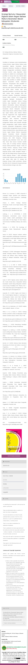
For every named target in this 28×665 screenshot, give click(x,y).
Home (4, 6)
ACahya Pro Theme (15, 662)
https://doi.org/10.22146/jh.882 (12, 392)
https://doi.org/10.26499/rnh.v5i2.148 (12, 261)
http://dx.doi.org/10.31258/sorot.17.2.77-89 (15, 319)
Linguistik (5, 492)
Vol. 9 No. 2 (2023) (20, 6)
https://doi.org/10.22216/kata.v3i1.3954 (14, 303)
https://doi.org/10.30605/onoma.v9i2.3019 (12, 28)
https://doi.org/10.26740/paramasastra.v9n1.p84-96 (15, 243)
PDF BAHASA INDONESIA (14, 456)
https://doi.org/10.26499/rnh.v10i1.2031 (12, 209)
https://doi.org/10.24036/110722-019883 (14, 276)
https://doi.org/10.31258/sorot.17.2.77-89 (15, 321)
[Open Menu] (1, 1)
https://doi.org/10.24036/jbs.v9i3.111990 (12, 425)
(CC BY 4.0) (12, 567)
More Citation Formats (10, 623)
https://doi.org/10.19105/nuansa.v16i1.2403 (15, 338)
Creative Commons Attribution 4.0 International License (13, 659)
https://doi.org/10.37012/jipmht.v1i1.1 (15, 288)
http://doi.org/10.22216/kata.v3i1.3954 (17, 301)
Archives (11, 6)
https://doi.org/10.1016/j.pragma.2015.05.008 (14, 349)
